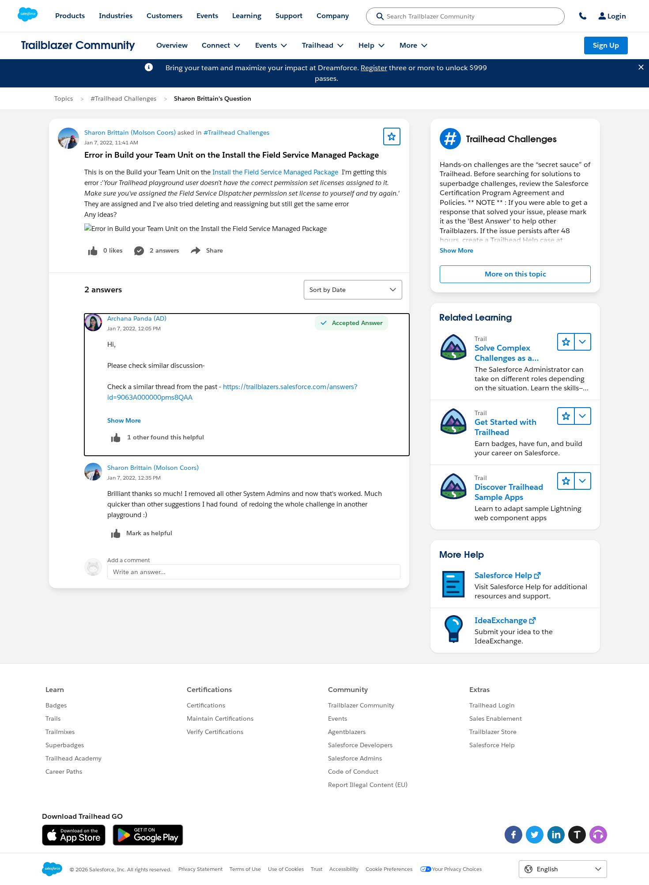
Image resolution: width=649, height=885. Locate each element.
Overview (172, 45)
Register (374, 67)
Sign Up (606, 45)
